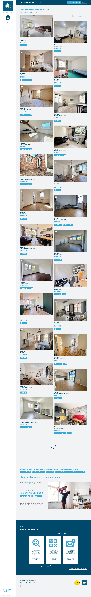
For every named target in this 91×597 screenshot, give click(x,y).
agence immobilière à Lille (28, 482)
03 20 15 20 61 (6, 591)
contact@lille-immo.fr (8, 593)
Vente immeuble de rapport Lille (62, 471)
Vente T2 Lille (49, 469)
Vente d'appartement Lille (27, 469)
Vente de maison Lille (26, 471)
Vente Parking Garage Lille (38, 471)
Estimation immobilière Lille (78, 471)
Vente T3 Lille (58, 469)
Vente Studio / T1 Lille (39, 469)
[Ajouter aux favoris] (22, 17)
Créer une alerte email (77, 568)
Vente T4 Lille (66, 469)
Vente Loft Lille (50, 471)
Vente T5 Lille (74, 469)
